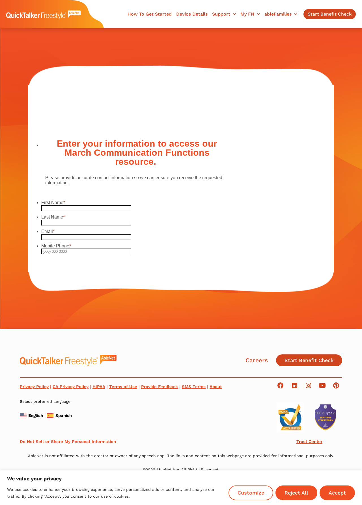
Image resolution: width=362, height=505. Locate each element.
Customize (251, 493)
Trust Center (309, 441)
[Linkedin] (294, 385)
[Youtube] (322, 385)
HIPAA (98, 386)
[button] (32, 414)
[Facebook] (280, 385)
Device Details (192, 14)
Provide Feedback (159, 386)
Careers (256, 360)
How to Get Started (150, 14)
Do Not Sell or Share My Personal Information (68, 441)
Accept (337, 493)
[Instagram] (308, 385)
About (216, 386)
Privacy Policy (34, 386)
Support (221, 14)
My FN (247, 14)
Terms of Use (123, 386)
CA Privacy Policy (71, 386)
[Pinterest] (336, 385)
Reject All (296, 493)
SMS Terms (194, 386)
